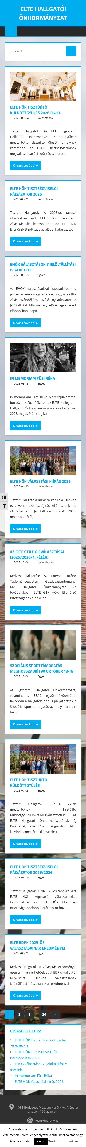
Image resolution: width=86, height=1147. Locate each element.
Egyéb (42, 275)
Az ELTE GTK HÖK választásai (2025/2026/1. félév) (37, 554)
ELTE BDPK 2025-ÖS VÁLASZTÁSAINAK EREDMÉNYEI (37, 945)
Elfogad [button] (40, 1141)
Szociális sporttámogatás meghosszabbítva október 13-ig (41, 668)
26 (44, 1014)
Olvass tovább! (24, 165)
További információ (63, 1141)
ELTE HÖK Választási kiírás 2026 (40, 481)
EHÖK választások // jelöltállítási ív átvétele (43, 267)
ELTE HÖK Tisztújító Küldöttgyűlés (28, 782)
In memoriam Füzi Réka (32, 378)
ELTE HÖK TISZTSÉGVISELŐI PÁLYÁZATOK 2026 (34, 191)
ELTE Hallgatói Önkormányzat (43, 13)
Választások (45, 118)
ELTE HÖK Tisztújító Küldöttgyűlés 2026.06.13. (35, 110)
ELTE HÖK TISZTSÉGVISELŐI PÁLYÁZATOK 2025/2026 (34, 869)
